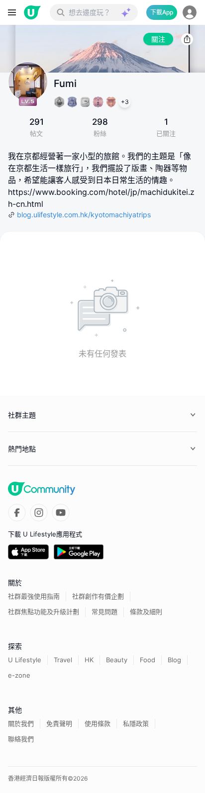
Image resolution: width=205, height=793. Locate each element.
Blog (174, 660)
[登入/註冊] (189, 12)
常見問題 (104, 612)
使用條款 (97, 723)
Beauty (116, 660)
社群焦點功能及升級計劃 (43, 612)
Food (147, 660)
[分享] (187, 39)
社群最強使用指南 (34, 596)
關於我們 (21, 723)
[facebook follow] (17, 513)
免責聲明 (59, 723)
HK (89, 660)
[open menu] (12, 12)
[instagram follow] (39, 513)
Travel (63, 660)
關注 (158, 39)
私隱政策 (136, 723)
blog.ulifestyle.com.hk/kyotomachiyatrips (84, 214)
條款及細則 (146, 612)
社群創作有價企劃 (98, 596)
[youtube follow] (61, 513)
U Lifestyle (24, 660)
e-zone (19, 675)
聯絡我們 (21, 739)
